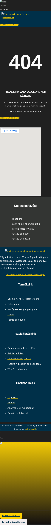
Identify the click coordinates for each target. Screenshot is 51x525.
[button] (9, 22)
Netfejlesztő (30, 429)
